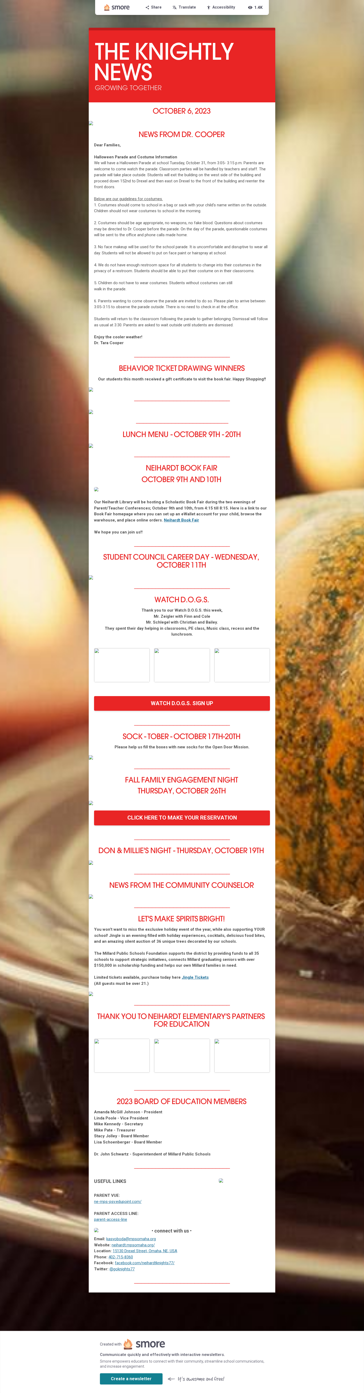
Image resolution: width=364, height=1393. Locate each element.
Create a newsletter (131, 1378)
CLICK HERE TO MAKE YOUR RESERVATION (182, 817)
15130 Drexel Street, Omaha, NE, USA (145, 1251)
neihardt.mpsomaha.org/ (133, 1245)
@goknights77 (122, 1269)
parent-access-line (110, 1219)
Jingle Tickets (195, 977)
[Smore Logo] (117, 7)
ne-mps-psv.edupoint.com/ (117, 1201)
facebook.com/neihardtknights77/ (145, 1262)
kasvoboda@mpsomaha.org (131, 1239)
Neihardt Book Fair (181, 520)
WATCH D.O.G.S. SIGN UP (182, 703)
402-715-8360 (120, 1257)
